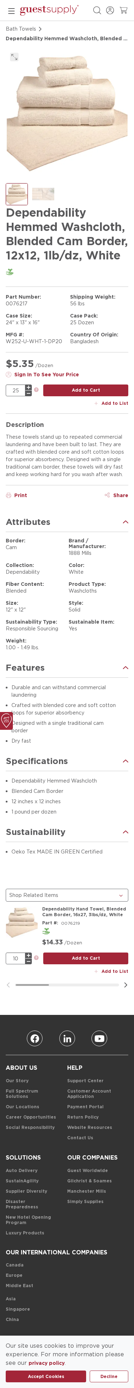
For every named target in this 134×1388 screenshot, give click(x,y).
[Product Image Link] (22, 922)
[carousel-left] (8, 985)
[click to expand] (14, 57)
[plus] (28, 387)
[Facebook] (35, 1038)
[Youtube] (99, 1038)
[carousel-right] (125, 985)
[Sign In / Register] (110, 10)
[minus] (28, 393)
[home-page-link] (49, 10)
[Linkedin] (67, 1038)
